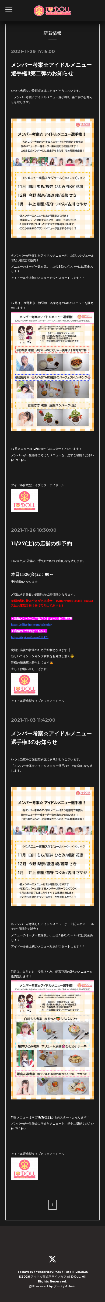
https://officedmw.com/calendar (31, 624)
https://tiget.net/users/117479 (29, 637)
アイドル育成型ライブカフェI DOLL (55, 1276)
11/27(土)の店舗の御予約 (41, 543)
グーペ (58, 1286)
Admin (70, 1286)
